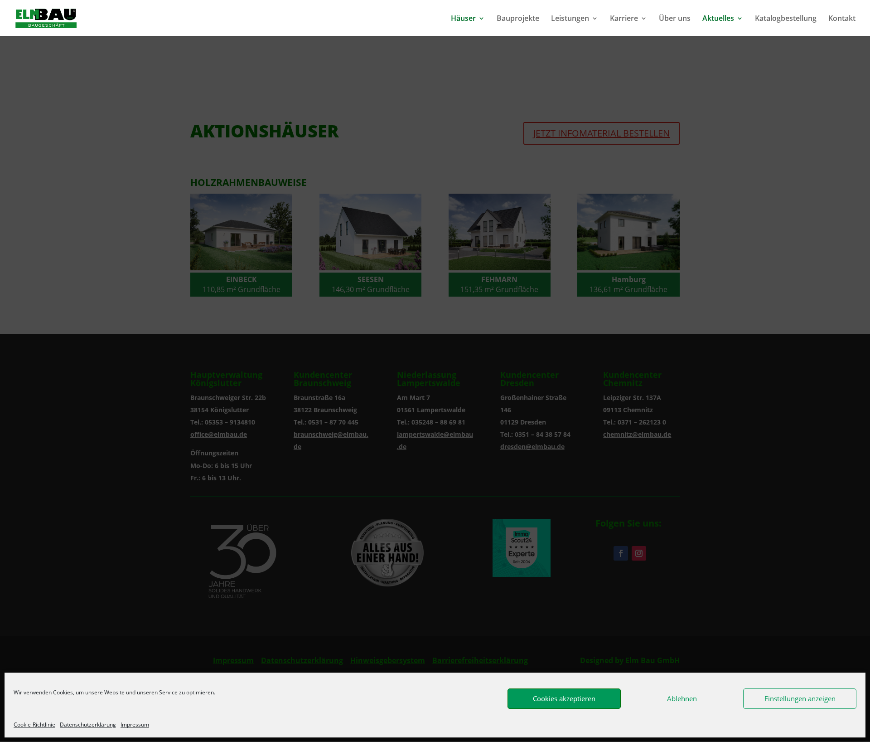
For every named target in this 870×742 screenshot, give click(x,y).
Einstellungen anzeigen (800, 698)
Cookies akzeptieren (564, 698)
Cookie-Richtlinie (34, 724)
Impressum (135, 724)
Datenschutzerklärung (88, 724)
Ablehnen (682, 698)
